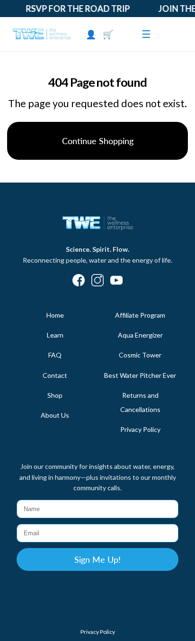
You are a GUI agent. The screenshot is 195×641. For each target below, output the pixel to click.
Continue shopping (97, 141)
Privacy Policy (140, 429)
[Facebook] (78, 281)
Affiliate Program (140, 315)
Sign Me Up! (97, 559)
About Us (55, 415)
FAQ (55, 355)
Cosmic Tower (140, 355)
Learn (55, 335)
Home (55, 315)
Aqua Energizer (140, 335)
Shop (54, 395)
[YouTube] (116, 281)
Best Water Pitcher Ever (140, 375)
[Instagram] (97, 281)
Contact (55, 375)
